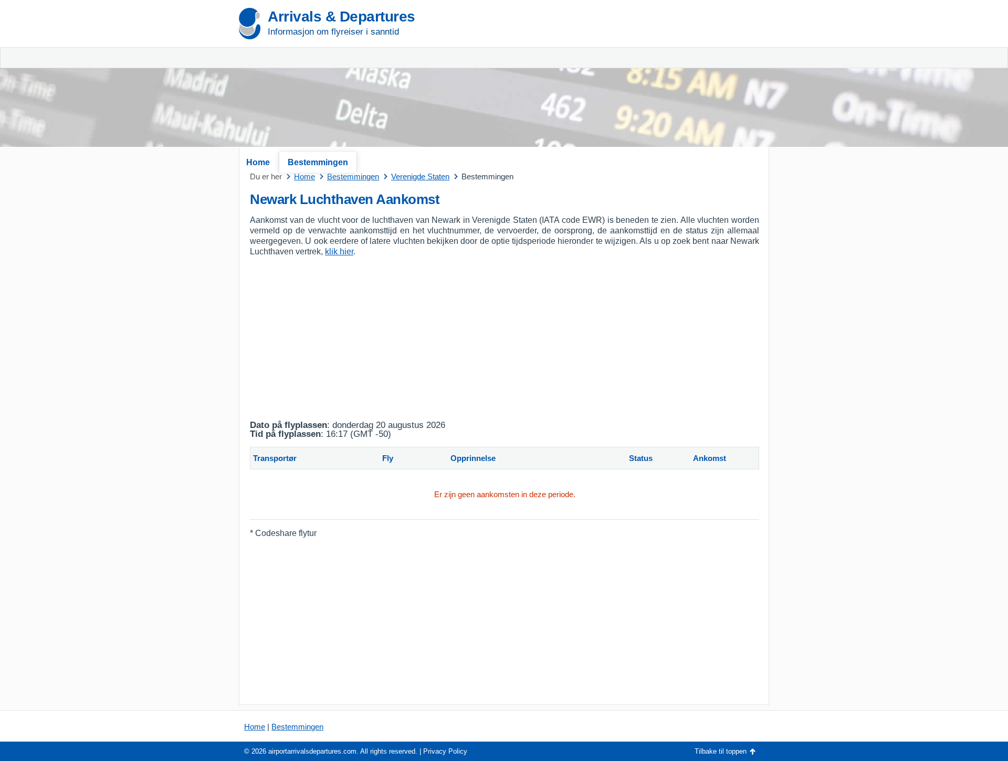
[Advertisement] (645, 78)
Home (258, 162)
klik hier (339, 251)
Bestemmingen (318, 162)
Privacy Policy (445, 751)
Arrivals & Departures (341, 16)
